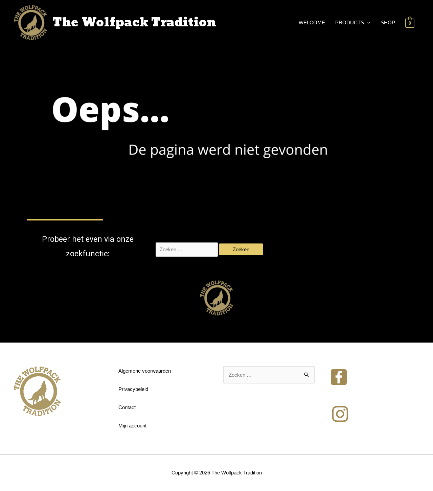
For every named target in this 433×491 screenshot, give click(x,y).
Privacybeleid (133, 389)
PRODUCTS (349, 22)
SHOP (388, 22)
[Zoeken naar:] (188, 249)
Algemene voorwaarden (144, 371)
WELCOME (312, 22)
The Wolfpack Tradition (134, 22)
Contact (127, 407)
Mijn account (132, 425)
